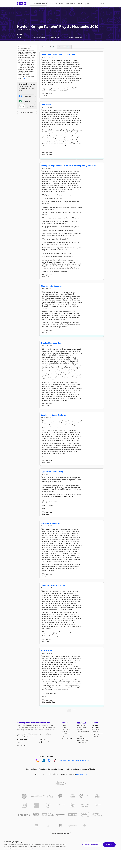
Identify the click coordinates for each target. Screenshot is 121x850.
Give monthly (80, 736)
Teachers (43, 769)
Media (93, 729)
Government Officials (85, 769)
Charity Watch (49, 734)
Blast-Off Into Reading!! (51, 286)
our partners (81, 774)
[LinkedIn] (43, 760)
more (23, 78)
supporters (22, 740)
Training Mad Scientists (51, 343)
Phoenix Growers (29, 30)
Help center (95, 725)
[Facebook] (49, 760)
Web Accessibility (67, 738)
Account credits (81, 727)
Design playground (97, 734)
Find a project (81, 725)
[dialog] (60, 844)
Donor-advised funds (83, 731)
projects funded (44, 740)
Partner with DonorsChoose (60, 833)
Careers (64, 736)
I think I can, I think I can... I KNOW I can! (58, 55)
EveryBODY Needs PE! (50, 523)
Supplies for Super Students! (53, 415)
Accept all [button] (109, 844)
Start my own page (27, 112)
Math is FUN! (46, 650)
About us (81, 3)
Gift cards (79, 729)
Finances (64, 731)
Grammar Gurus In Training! (53, 585)
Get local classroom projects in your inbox (74, 760)
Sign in (102, 3)
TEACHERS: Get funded (57, 3)
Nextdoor (28, 101)
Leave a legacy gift (82, 740)
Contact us (95, 736)
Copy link (31, 106)
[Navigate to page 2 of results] (74, 710)
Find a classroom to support (38, 4)
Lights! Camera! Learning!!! (52, 472)
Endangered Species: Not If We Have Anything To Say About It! (68, 166)
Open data (95, 731)
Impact (64, 727)
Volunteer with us (81, 738)
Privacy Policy (29, 848)
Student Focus (66, 729)
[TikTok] (54, 760)
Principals (52, 769)
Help (88, 3)
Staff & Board (66, 734)
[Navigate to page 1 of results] (69, 710)
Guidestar (33, 736)
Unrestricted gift (81, 742)
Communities (95, 727)
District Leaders (65, 769)
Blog (97, 729)
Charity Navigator (22, 736)
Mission (64, 725)
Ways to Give (81, 723)
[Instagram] (37, 760)
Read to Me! (46, 105)
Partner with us (70, 3)
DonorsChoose (22, 3)
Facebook (28, 96)
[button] (27, 106)
